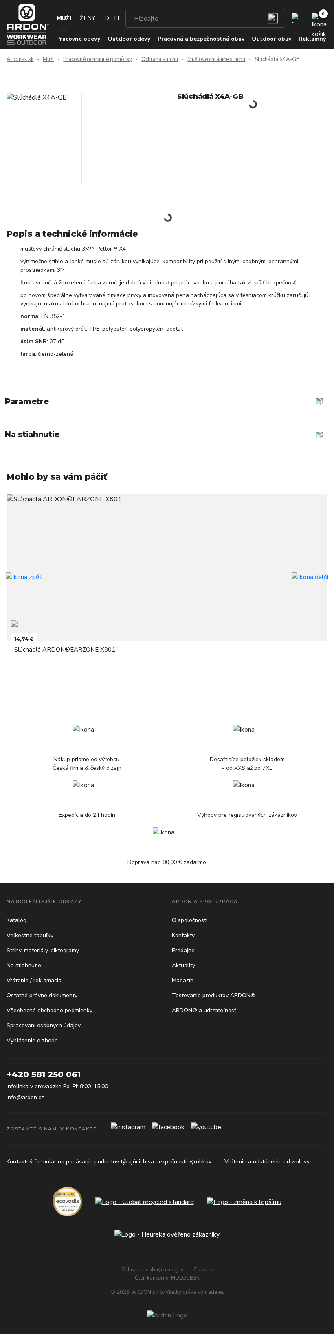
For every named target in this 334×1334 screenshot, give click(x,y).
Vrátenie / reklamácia (34, 980)
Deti (111, 18)
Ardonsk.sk (20, 59)
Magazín (182, 980)
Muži (63, 18)
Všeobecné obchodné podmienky (49, 1010)
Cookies (203, 1269)
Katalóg (16, 920)
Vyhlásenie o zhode (32, 1040)
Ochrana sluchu (159, 59)
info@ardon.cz (25, 1097)
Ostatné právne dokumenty (42, 995)
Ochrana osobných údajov (152, 1269)
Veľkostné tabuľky (30, 935)
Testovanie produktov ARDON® (213, 995)
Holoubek (185, 1278)
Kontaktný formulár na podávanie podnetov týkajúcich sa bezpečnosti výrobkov (109, 1161)
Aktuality (183, 965)
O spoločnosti (189, 920)
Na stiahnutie (24, 965)
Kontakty (183, 935)
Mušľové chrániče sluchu (216, 59)
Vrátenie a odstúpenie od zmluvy (267, 1161)
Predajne (183, 950)
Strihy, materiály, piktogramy (43, 950)
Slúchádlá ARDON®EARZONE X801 (64, 649)
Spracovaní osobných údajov (44, 1025)
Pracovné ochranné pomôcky (97, 59)
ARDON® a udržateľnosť (204, 1010)
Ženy (87, 18)
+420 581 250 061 (44, 1074)
